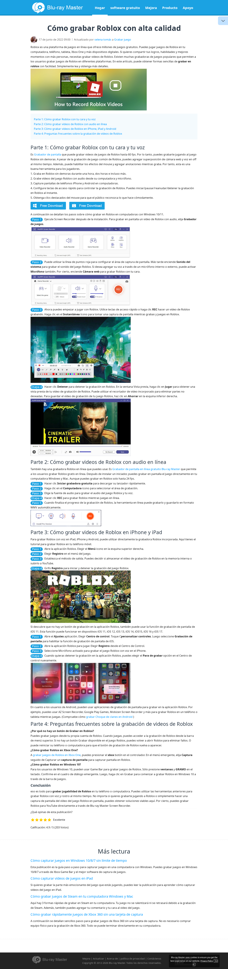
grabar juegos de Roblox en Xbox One (57, 755)
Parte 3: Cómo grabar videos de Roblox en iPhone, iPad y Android (75, 129)
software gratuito (125, 8)
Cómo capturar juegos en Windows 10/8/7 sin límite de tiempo (79, 860)
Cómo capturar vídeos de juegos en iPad (62, 878)
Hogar (100, 8)
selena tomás (102, 39)
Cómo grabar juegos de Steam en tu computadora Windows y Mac (82, 896)
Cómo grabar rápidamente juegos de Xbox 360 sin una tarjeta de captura (87, 914)
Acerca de (112, 958)
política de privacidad (133, 958)
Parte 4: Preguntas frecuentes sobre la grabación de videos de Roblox (78, 133)
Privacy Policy (206, 960)
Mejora (151, 8)
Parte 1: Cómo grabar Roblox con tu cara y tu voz (65, 119)
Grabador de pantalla (47, 154)
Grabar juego (122, 39)
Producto (169, 8)
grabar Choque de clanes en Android (109, 717)
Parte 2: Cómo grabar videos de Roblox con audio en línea (70, 124)
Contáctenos (154, 958)
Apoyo (188, 8)
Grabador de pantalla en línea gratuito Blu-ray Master (146, 469)
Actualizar (98, 958)
